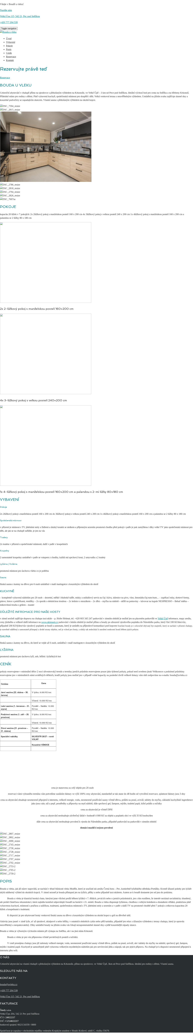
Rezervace (11, 56)
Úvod (8, 38)
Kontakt (10, 60)
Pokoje (9, 45)
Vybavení (10, 42)
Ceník (9, 53)
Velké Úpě (163, 618)
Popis (8, 49)
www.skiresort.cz (49, 622)
